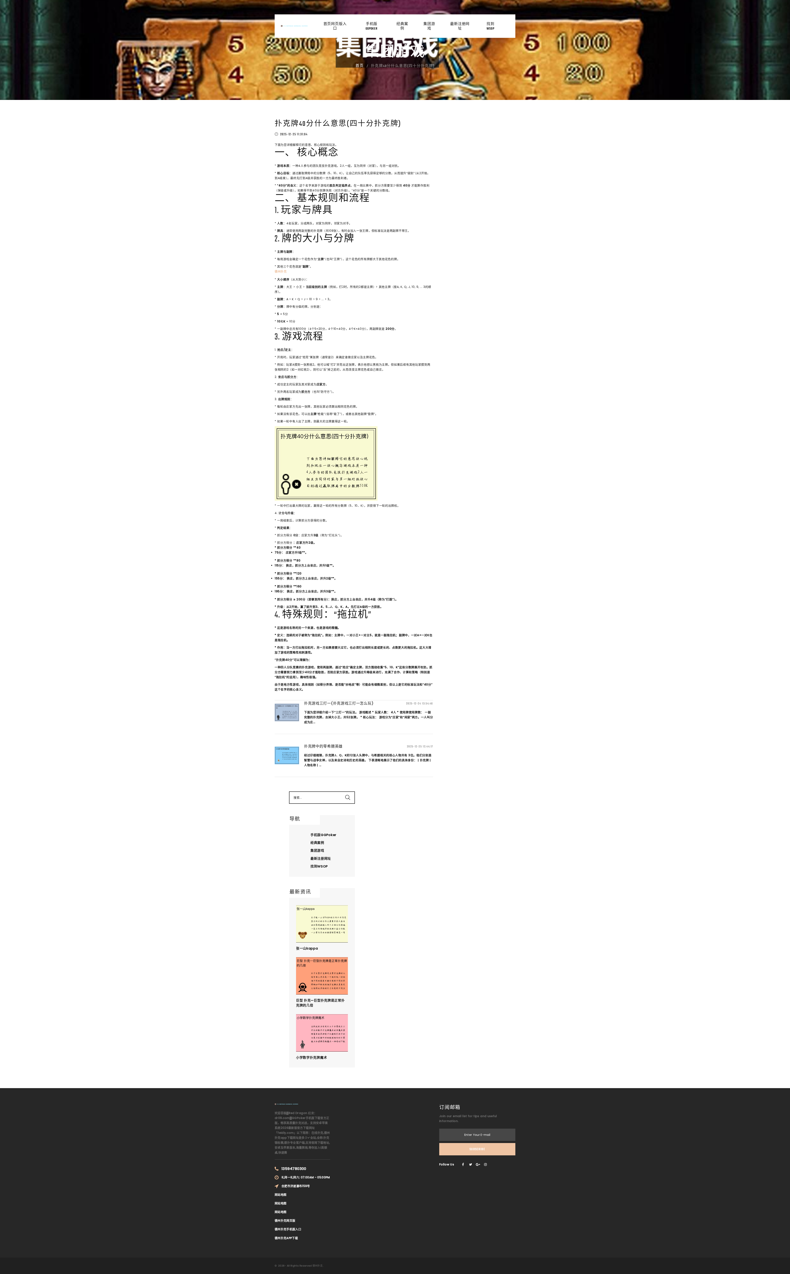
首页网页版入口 (335, 26)
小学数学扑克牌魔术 (311, 1057)
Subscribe (477, 1149)
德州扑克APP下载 (286, 1238)
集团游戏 (429, 26)
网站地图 (280, 1195)
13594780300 (293, 1168)
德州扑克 (318, 1265)
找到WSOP (490, 26)
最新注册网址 (460, 26)
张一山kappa (307, 948)
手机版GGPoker (372, 26)
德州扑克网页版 (285, 1220)
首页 (360, 66)
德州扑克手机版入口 (288, 1229)
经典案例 (402, 26)
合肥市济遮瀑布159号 (295, 1186)
